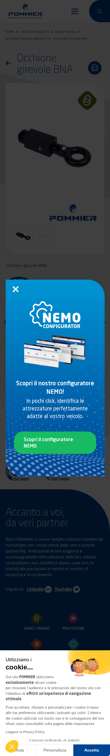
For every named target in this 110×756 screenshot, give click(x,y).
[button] (12, 746)
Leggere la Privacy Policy (25, 732)
